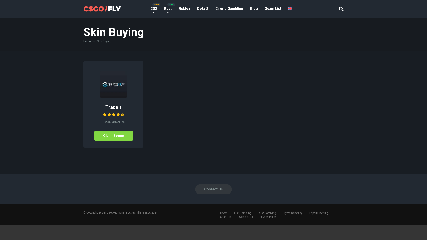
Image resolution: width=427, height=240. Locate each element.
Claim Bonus (113, 136)
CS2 (153, 8)
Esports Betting (318, 213)
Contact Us (213, 189)
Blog (254, 8)
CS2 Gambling (242, 213)
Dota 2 (202, 8)
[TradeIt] (113, 96)
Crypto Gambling (229, 8)
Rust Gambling (267, 213)
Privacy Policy (268, 216)
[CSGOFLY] (102, 7)
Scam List (273, 8)
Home (87, 41)
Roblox (184, 8)
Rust (168, 8)
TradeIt (113, 107)
